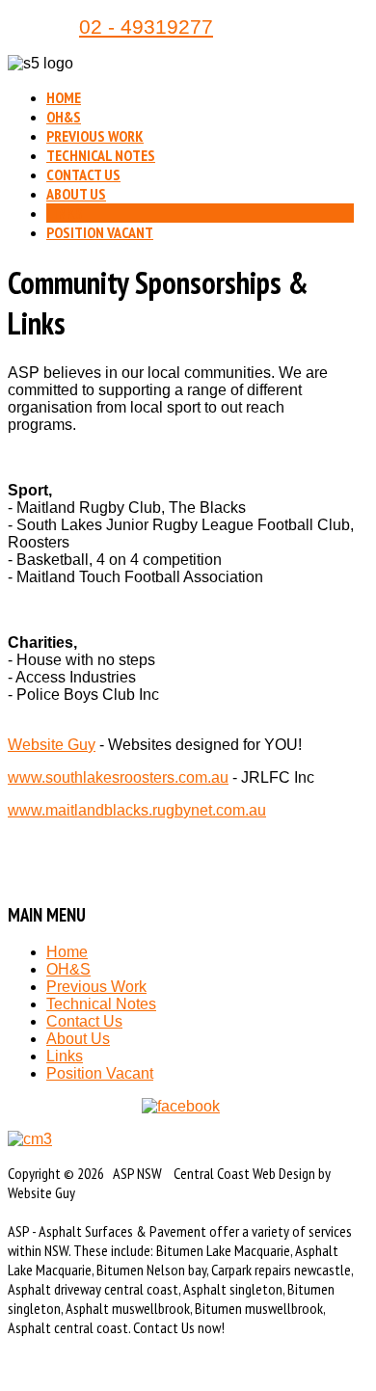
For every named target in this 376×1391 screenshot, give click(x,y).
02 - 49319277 (146, 27)
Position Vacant (99, 232)
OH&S (63, 116)
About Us (76, 193)
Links (64, 213)
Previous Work (95, 136)
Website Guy (51, 744)
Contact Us (83, 174)
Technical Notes (100, 155)
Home (63, 97)
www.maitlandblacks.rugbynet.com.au (137, 810)
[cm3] (181, 1139)
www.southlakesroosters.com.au (118, 777)
